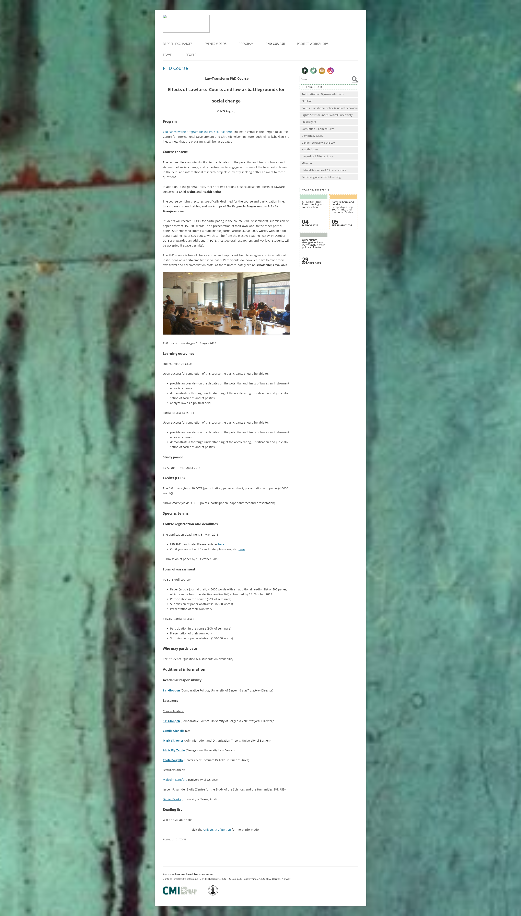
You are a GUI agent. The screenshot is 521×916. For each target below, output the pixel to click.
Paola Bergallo (173, 760)
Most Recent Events (315, 189)
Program (246, 44)
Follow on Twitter (313, 70)
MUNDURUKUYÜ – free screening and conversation (313, 204)
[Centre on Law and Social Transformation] (186, 31)
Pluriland (307, 101)
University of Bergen (217, 829)
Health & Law (310, 149)
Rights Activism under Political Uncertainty (327, 115)
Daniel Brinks (172, 799)
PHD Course (275, 44)
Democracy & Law (312, 136)
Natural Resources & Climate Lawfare (324, 170)
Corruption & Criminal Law (318, 129)
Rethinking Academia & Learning (321, 177)
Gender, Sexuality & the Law (318, 142)
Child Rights (309, 122)
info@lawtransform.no (185, 879)
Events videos (216, 44)
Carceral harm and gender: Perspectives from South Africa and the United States (343, 207)
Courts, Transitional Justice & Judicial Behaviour (330, 108)
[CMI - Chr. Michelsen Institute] (185, 894)
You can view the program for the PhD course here (197, 132)
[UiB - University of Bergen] (218, 894)
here (221, 544)
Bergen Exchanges (177, 44)
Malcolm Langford (175, 780)
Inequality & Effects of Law (318, 156)
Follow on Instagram (330, 70)
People (190, 55)
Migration (307, 163)
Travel (168, 55)
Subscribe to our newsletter (322, 70)
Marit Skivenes (173, 740)
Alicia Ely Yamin (174, 750)
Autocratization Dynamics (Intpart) (323, 94)
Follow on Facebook (305, 70)
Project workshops (312, 44)
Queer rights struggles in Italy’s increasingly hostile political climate (313, 243)
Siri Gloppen (171, 690)
